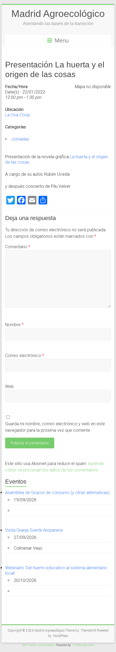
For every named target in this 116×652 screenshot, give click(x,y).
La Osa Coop (17, 114)
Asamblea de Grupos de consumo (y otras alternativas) (57, 492)
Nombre (14, 324)
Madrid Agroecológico (58, 13)
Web (9, 386)
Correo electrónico (24, 355)
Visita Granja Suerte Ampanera (34, 530)
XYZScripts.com (83, 645)
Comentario (17, 246)
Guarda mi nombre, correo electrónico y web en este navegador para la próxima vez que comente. (55, 427)
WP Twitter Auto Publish (38, 645)
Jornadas (20, 139)
